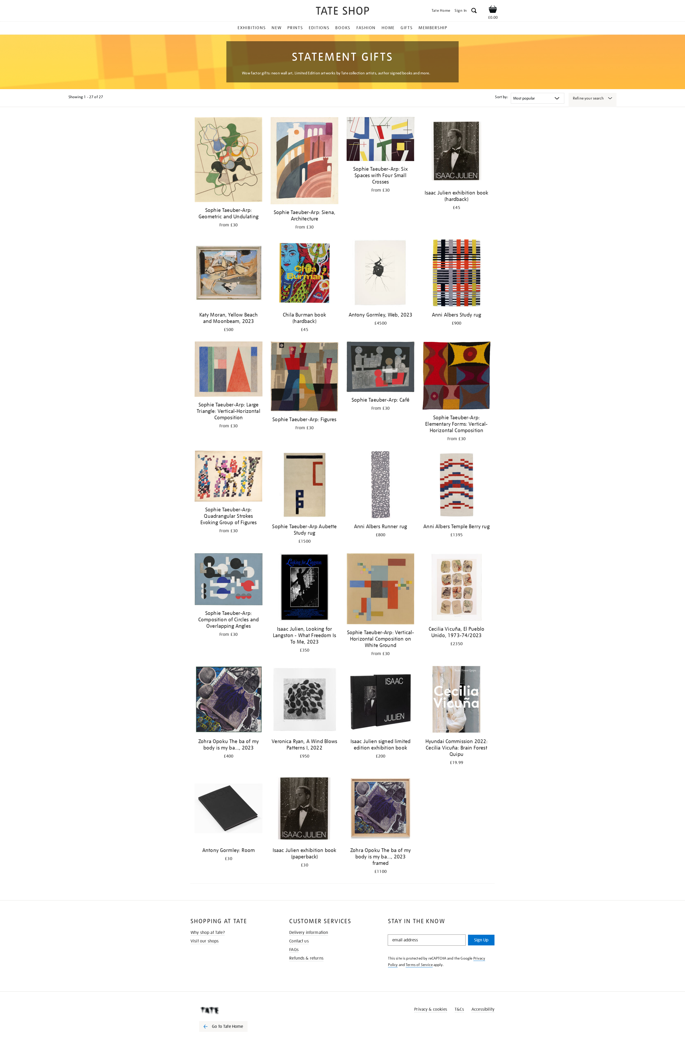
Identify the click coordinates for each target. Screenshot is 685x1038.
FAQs (294, 949)
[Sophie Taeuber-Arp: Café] (380, 367)
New (276, 28)
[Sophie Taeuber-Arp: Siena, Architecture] (304, 161)
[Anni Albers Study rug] (456, 274)
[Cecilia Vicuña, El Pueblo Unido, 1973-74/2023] (456, 588)
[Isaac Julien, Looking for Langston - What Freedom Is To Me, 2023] (304, 588)
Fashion (366, 28)
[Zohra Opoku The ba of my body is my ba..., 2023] (228, 700)
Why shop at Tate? (208, 932)
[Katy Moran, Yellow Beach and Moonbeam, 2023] (228, 274)
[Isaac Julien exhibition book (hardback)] (456, 152)
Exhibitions (252, 28)
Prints (295, 28)
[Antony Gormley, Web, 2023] (380, 274)
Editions (319, 28)
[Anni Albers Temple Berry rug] (456, 485)
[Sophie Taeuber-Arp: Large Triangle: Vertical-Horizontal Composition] (228, 370)
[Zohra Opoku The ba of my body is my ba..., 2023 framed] (380, 809)
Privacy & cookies (430, 1009)
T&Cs (459, 1009)
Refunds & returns (306, 958)
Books (343, 28)
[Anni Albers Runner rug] (380, 485)
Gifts (407, 28)
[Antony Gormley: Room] (228, 809)
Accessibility (482, 1009)
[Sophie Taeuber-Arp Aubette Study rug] (304, 485)
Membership (432, 28)
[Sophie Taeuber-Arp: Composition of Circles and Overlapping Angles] (228, 580)
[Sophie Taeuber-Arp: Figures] (304, 377)
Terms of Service (419, 964)
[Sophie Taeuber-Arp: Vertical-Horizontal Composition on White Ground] (380, 589)
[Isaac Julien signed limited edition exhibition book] (380, 700)
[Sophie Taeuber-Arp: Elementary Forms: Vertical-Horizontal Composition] (456, 376)
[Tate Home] (233, 1010)
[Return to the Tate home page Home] (342, 12)
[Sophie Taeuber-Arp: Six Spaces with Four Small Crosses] (380, 140)
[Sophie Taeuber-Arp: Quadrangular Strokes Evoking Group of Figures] (228, 477)
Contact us (299, 941)
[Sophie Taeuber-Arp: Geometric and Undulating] (228, 160)
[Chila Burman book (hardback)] (304, 274)
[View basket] (493, 10)
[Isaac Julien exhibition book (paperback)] (304, 809)
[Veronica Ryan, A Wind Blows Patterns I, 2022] (304, 700)
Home (388, 28)
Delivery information (308, 932)
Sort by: (501, 96)
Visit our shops (205, 941)
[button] (474, 11)
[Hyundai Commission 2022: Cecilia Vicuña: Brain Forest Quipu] (456, 700)
